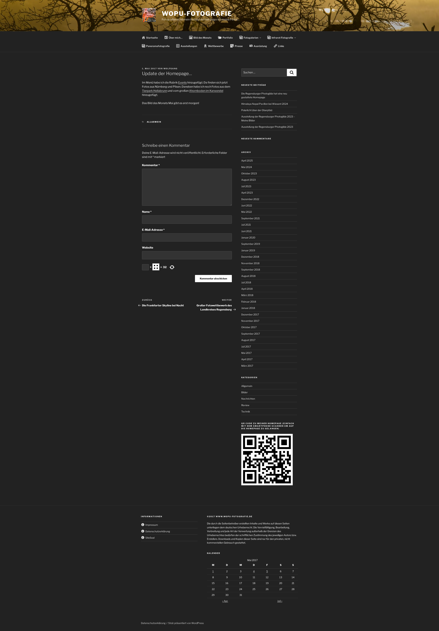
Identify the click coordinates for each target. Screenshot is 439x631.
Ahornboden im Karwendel (206, 90)
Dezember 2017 (250, 314)
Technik (245, 411)
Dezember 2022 (250, 199)
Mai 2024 (246, 167)
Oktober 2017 (249, 327)
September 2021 (250, 218)
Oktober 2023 (249, 173)
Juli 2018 (246, 282)
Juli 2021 (246, 224)
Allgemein (154, 122)
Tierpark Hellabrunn (154, 90)
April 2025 (247, 160)
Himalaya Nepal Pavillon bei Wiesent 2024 (264, 103)
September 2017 (250, 333)
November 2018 (250, 263)
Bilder (244, 392)
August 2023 (248, 179)
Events (182, 82)
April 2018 (247, 288)
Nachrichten (248, 398)
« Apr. (225, 600)
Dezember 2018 (250, 256)
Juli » (279, 600)
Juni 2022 (246, 205)
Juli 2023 (246, 186)
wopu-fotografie (197, 13)
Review (245, 405)
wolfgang (170, 68)
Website (147, 247)
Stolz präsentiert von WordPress (186, 623)
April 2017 (246, 359)
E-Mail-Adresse (153, 229)
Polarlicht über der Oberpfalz (256, 110)
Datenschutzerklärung (153, 623)
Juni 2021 (246, 231)
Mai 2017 (246, 352)
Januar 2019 (248, 250)
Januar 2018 (248, 308)
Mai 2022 (246, 211)
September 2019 (250, 243)
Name (147, 211)
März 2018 (247, 295)
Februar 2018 (248, 301)
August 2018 (248, 275)
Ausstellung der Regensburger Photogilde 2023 (267, 126)
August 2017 (248, 340)
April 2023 (247, 192)
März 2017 (247, 365)
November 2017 (250, 320)
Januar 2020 (248, 237)
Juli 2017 (246, 346)
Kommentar (151, 165)
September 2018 (250, 269)
